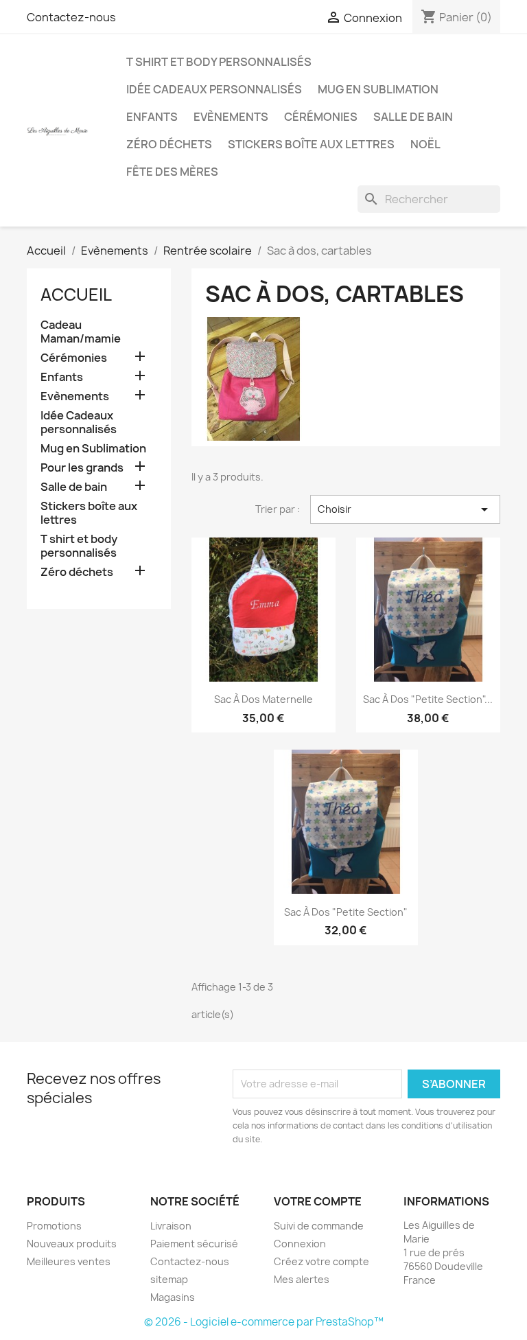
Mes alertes (301, 1279)
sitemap (169, 1279)
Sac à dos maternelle (263, 699)
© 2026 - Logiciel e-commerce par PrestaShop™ (264, 1322)
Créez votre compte (321, 1261)
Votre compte (318, 1201)
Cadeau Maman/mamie (80, 332)
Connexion (300, 1243)
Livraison (170, 1225)
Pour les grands (82, 468)
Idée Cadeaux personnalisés (214, 89)
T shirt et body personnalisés (219, 61)
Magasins (172, 1297)
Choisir (405, 509)
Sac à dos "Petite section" (346, 912)
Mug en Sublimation (378, 89)
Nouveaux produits (72, 1243)
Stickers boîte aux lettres (311, 144)
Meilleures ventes (68, 1261)
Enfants (152, 116)
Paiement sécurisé (194, 1243)
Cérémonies (321, 116)
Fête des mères (172, 171)
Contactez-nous (71, 17)
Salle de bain (413, 116)
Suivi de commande (319, 1225)
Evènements (231, 116)
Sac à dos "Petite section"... (428, 699)
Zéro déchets (169, 144)
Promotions (54, 1225)
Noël (425, 144)
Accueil (76, 294)
